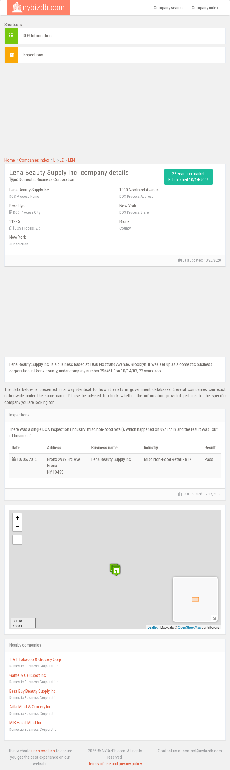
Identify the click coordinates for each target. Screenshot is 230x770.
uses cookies (43, 751)
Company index (205, 7)
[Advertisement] (115, 109)
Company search (168, 7)
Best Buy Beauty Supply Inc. (33, 691)
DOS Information (37, 35)
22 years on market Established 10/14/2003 (188, 176)
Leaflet (153, 627)
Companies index (34, 160)
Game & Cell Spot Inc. (28, 675)
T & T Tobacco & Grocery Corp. (35, 659)
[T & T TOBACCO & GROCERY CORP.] (116, 570)
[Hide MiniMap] (214, 618)
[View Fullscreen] (17, 539)
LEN (71, 160)
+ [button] (17, 517)
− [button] (17, 526)
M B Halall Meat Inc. (26, 722)
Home (9, 160)
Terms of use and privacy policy (115, 763)
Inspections (33, 55)
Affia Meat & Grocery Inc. (30, 706)
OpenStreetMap (189, 627)
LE (62, 160)
